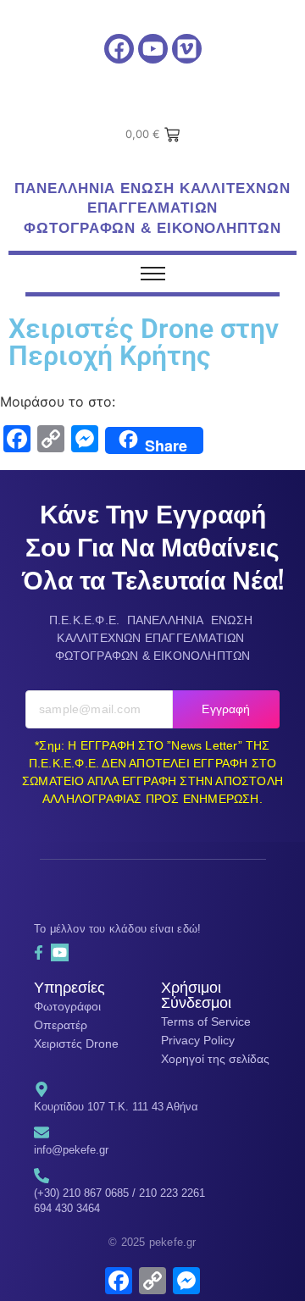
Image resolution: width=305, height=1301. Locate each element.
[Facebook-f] (38, 952)
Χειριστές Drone (76, 1043)
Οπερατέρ (60, 1025)
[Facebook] (119, 49)
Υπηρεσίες (69, 986)
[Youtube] (153, 49)
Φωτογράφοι (67, 1006)
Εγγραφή (226, 709)
